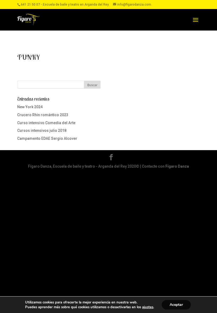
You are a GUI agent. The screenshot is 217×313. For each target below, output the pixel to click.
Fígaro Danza (177, 166)
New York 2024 (30, 107)
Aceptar (176, 304)
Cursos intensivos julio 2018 (41, 130)
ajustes (147, 307)
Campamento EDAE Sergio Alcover (47, 138)
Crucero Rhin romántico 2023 (42, 115)
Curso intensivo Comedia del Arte (46, 123)
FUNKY (28, 57)
